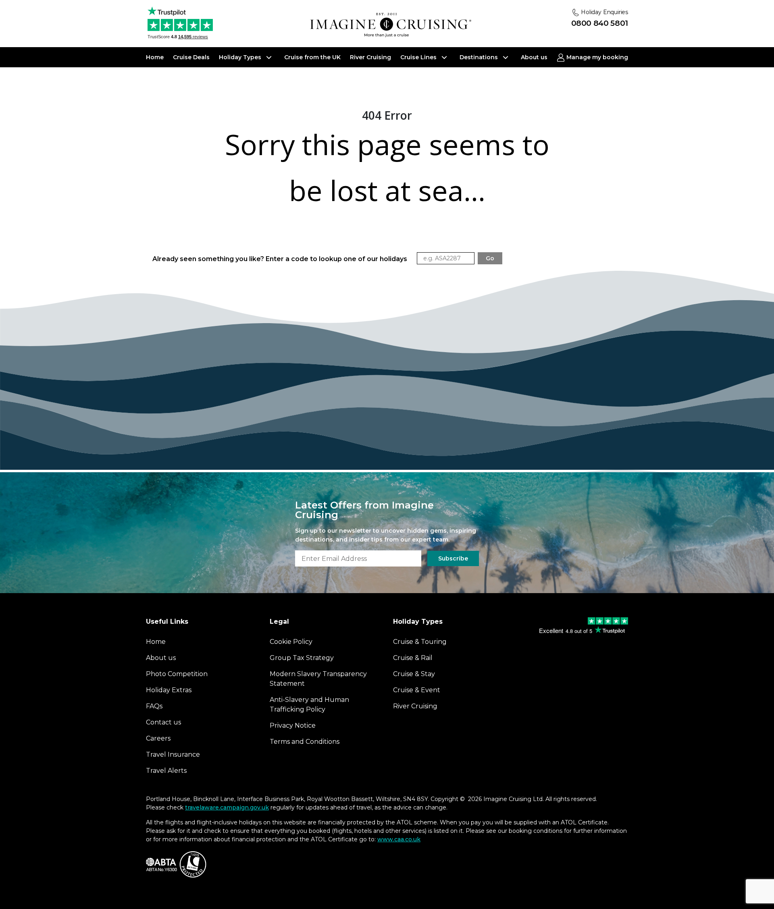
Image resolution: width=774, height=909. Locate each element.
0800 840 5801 (599, 23)
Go (490, 258)
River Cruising (370, 57)
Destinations (479, 57)
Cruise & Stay (414, 674)
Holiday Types (241, 57)
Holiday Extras (168, 690)
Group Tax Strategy (302, 658)
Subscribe (453, 558)
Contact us (163, 722)
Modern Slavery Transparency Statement (318, 678)
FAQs (154, 706)
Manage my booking (596, 57)
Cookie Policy (291, 641)
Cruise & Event (416, 690)
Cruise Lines (419, 57)
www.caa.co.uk (398, 839)
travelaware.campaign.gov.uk (227, 807)
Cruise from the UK (312, 57)
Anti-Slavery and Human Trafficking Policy (309, 704)
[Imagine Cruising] (390, 25)
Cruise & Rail (413, 658)
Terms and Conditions (304, 741)
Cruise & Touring (420, 641)
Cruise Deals (191, 57)
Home (155, 57)
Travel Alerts (166, 770)
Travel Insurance (173, 754)
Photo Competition (177, 674)
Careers (158, 738)
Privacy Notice (293, 725)
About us (534, 57)
